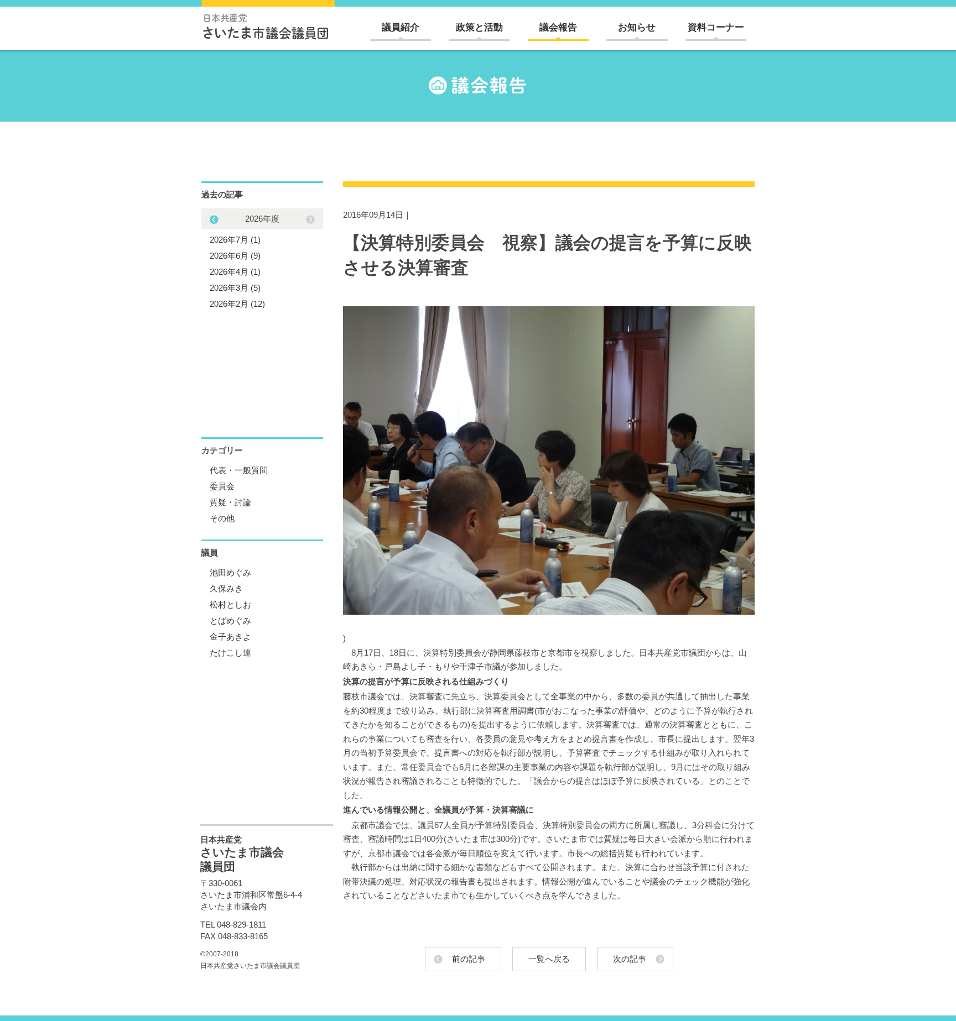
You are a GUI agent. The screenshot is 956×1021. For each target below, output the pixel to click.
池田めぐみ (230, 572)
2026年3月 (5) (235, 287)
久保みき (226, 588)
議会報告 (558, 27)
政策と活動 (479, 27)
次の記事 (629, 959)
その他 (222, 518)
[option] (262, 261)
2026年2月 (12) (237, 303)
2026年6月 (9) (235, 255)
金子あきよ (230, 636)
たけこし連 (230, 652)
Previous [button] (310, 219)
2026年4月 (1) (235, 271)
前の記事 (468, 959)
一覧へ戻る (549, 959)
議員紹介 (400, 27)
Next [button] (214, 219)
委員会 (222, 486)
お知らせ (637, 27)
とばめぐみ (230, 620)
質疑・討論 (230, 502)
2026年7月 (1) (235, 239)
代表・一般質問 (239, 470)
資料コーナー (716, 27)
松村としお (230, 604)
